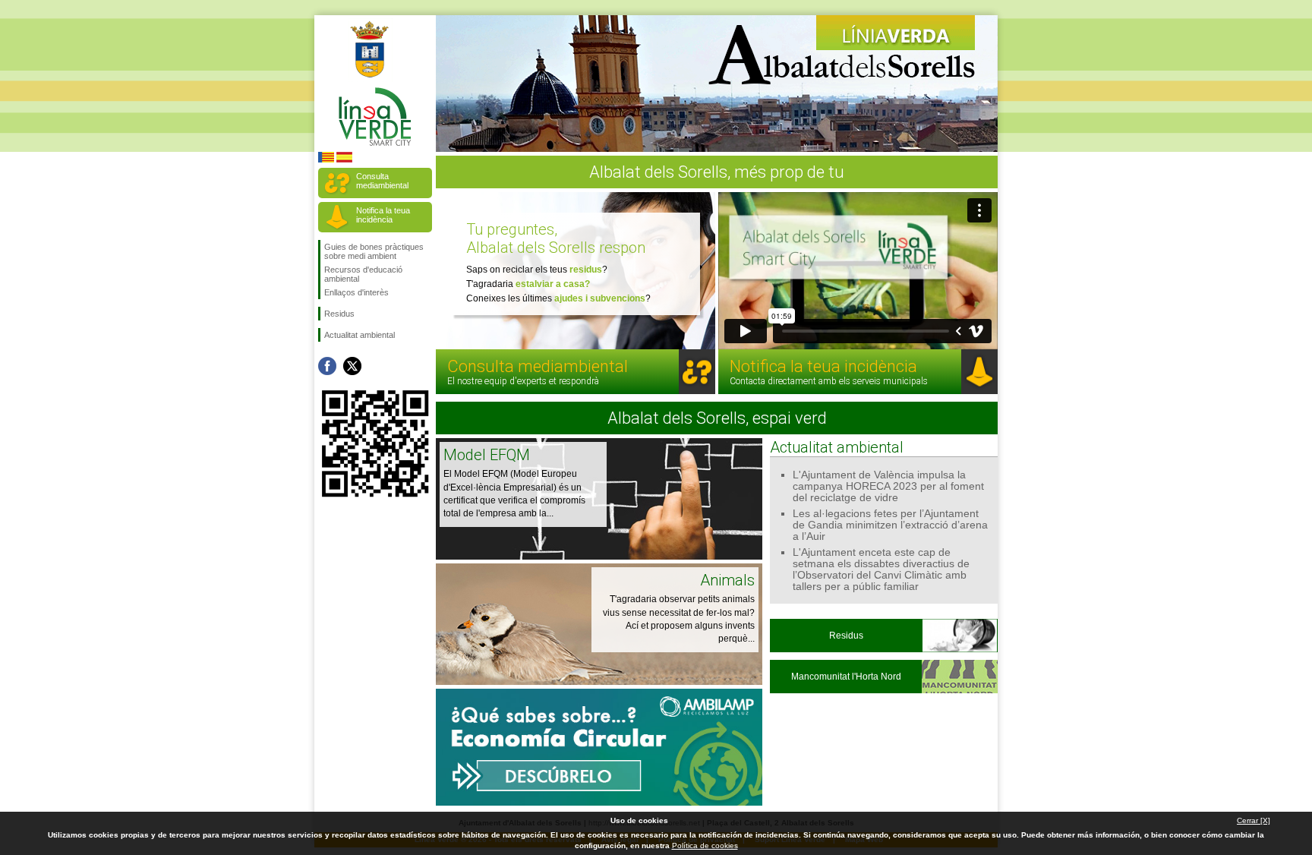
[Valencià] (326, 160)
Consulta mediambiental (382, 181)
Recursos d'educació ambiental (363, 274)
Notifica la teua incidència (383, 215)
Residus (339, 313)
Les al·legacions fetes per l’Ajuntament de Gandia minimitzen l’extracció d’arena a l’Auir (890, 525)
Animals (727, 580)
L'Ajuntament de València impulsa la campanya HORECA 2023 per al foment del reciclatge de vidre (888, 486)
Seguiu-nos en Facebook (327, 366)
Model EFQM (486, 455)
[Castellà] (344, 160)
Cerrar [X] (1253, 820)
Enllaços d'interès (356, 292)
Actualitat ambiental (359, 334)
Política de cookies (705, 845)
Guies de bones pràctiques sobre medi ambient (374, 251)
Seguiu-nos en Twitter (352, 366)
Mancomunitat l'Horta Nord (846, 676)
